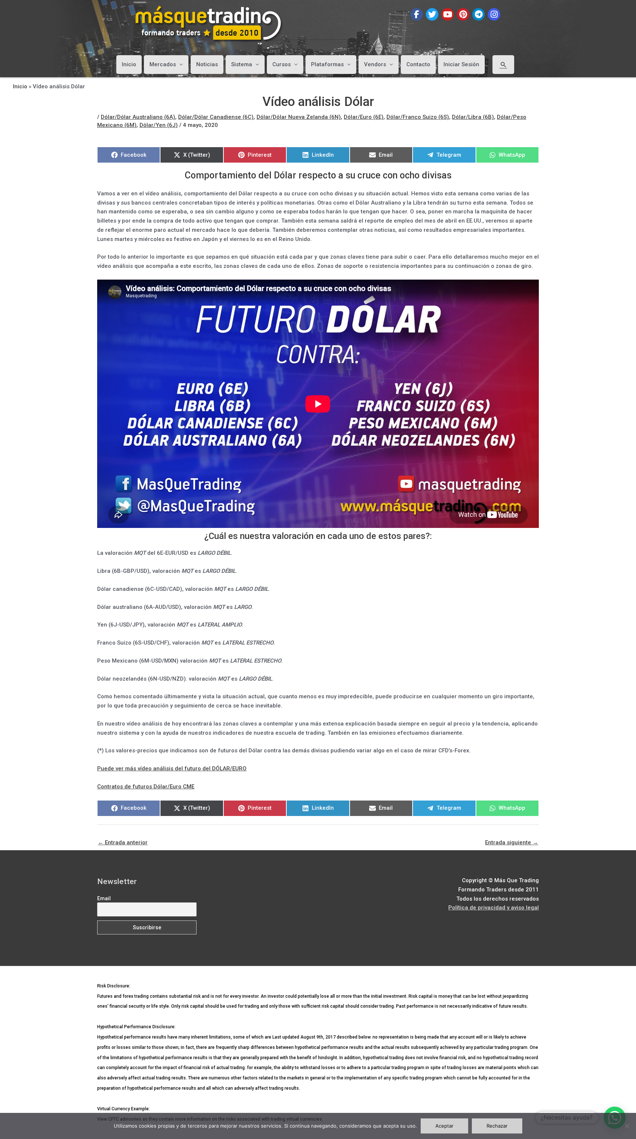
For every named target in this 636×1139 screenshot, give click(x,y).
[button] (503, 64)
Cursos (281, 64)
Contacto (418, 64)
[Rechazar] (626, 1125)
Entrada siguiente (511, 842)
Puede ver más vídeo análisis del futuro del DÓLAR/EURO (172, 768)
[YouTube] (447, 14)
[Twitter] (432, 14)
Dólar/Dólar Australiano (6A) (138, 117)
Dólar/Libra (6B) (473, 117)
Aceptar (444, 1126)
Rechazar (497, 1126)
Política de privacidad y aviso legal (493, 907)
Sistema (241, 64)
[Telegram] (478, 14)
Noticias (207, 64)
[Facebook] (416, 14)
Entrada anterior (123, 842)
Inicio (129, 64)
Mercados (162, 64)
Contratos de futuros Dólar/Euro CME (145, 786)
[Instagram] (494, 14)
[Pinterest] (463, 14)
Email (104, 898)
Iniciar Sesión (461, 64)
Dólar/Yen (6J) (158, 125)
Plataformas (327, 64)
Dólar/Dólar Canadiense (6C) (216, 117)
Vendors (375, 64)
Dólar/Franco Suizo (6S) (417, 117)
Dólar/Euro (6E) (364, 117)
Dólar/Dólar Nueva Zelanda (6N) (299, 117)
